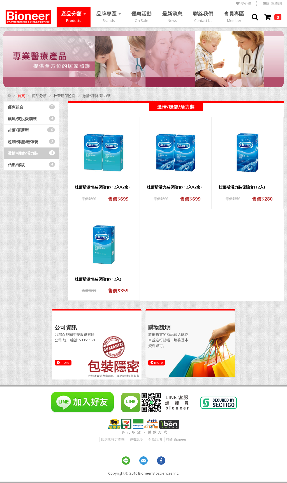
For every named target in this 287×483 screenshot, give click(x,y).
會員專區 (234, 16)
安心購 (245, 3)
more (64, 362)
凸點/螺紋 (30, 164)
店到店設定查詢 (112, 439)
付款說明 (155, 439)
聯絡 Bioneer (176, 439)
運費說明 (136, 439)
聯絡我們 (203, 16)
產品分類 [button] (72, 16)
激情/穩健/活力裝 (30, 153)
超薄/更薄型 (30, 130)
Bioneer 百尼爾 (28, 17)
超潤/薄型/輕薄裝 (30, 141)
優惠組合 (30, 107)
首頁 (21, 95)
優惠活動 (141, 16)
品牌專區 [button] (107, 16)
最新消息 (172, 16)
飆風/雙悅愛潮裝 (30, 118)
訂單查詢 (274, 3)
